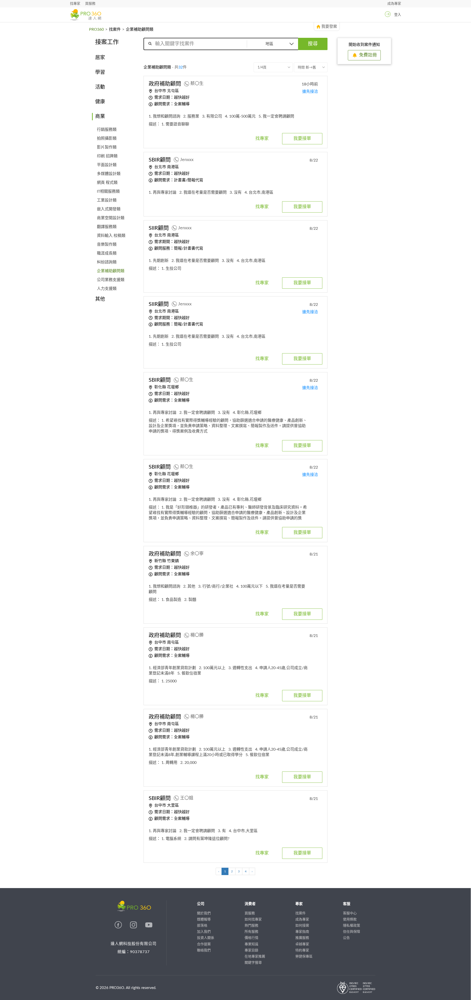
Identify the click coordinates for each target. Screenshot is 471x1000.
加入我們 (204, 931)
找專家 (75, 3)
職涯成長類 (107, 253)
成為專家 (394, 3)
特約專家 (302, 950)
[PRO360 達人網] (85, 14)
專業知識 (251, 944)
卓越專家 (302, 944)
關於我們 (204, 913)
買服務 (90, 3)
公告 (346, 938)
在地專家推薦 (255, 956)
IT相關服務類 (108, 191)
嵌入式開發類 (108, 209)
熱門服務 (251, 925)
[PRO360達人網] (119, 927)
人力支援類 (107, 289)
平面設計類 (107, 165)
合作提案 (204, 944)
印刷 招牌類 (107, 156)
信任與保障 (351, 931)
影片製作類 (107, 147)
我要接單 (302, 138)
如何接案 (302, 925)
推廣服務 (302, 938)
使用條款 (350, 919)
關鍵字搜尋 (253, 962)
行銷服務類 (107, 130)
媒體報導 (204, 919)
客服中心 (350, 913)
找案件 (115, 29)
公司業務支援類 (110, 280)
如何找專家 (253, 919)
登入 (397, 14)
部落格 (202, 925)
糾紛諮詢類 (107, 262)
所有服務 (251, 931)
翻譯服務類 (107, 227)
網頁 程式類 (107, 183)
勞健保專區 (304, 956)
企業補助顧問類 (110, 271)
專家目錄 (251, 950)
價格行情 (251, 938)
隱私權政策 (351, 925)
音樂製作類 (107, 244)
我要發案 (329, 26)
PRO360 (96, 29)
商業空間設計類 (110, 218)
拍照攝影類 (107, 138)
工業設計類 (107, 200)
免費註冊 (368, 55)
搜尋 (313, 43)
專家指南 (302, 931)
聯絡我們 (204, 950)
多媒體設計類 (108, 174)
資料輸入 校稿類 (111, 236)
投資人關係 (205, 938)
